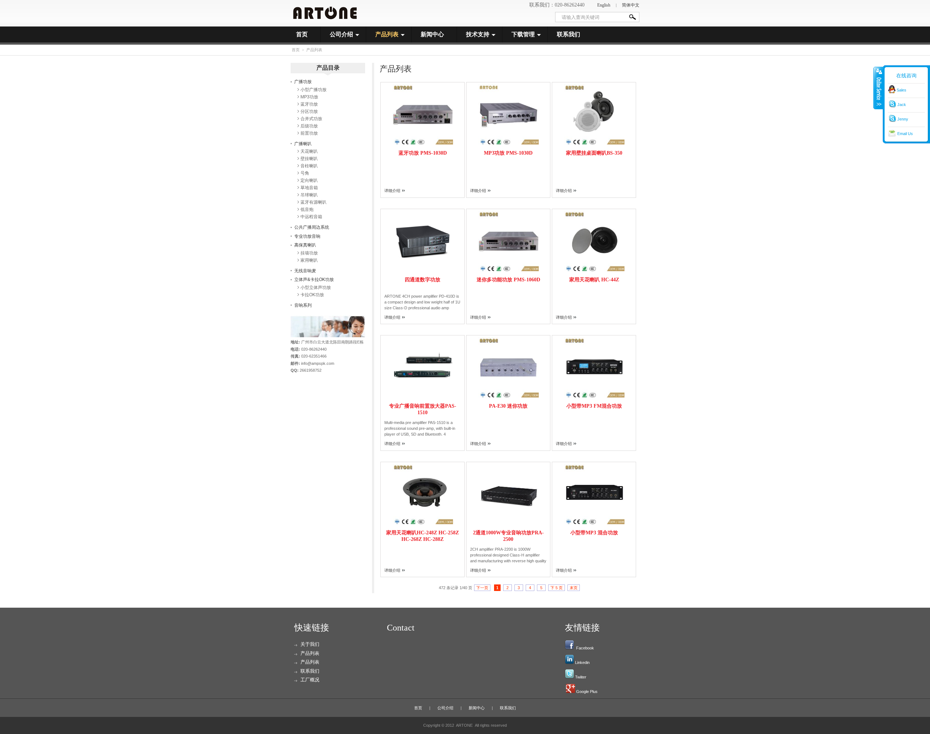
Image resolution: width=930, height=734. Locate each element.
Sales (901, 90)
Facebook (585, 648)
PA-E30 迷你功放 (508, 406)
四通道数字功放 (422, 279)
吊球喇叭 (309, 194)
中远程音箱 (311, 216)
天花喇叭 (309, 151)
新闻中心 (432, 34)
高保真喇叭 (305, 245)
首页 (302, 34)
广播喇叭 (303, 143)
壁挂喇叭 (309, 158)
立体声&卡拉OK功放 (314, 279)
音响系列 (303, 305)
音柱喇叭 (309, 165)
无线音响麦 (305, 270)
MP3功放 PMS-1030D (508, 153)
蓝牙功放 (309, 104)
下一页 (482, 588)
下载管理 (523, 34)
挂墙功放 (309, 253)
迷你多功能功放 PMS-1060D (508, 279)
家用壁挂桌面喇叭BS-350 (594, 153)
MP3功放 (309, 96)
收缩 (878, 87)
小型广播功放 (313, 89)
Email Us (905, 133)
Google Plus (587, 691)
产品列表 (387, 34)
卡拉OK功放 (312, 294)
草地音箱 (309, 187)
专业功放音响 (307, 236)
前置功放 (309, 133)
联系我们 (568, 34)
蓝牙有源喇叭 (313, 202)
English (603, 5)
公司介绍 (341, 34)
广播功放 (303, 81)
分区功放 (309, 111)
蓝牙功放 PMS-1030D (423, 153)
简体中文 (630, 5)
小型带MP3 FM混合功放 (594, 406)
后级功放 (309, 126)
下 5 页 (556, 588)
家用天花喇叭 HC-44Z (594, 279)
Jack (901, 104)
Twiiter (580, 677)
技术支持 (477, 34)
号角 (304, 173)
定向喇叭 (309, 180)
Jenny (902, 119)
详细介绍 (392, 190)
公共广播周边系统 (311, 227)
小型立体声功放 (315, 287)
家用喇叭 (309, 260)
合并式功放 (311, 118)
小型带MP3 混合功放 (594, 532)
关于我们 (309, 644)
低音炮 (307, 209)
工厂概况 (309, 679)
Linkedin (582, 662)
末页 (574, 588)
